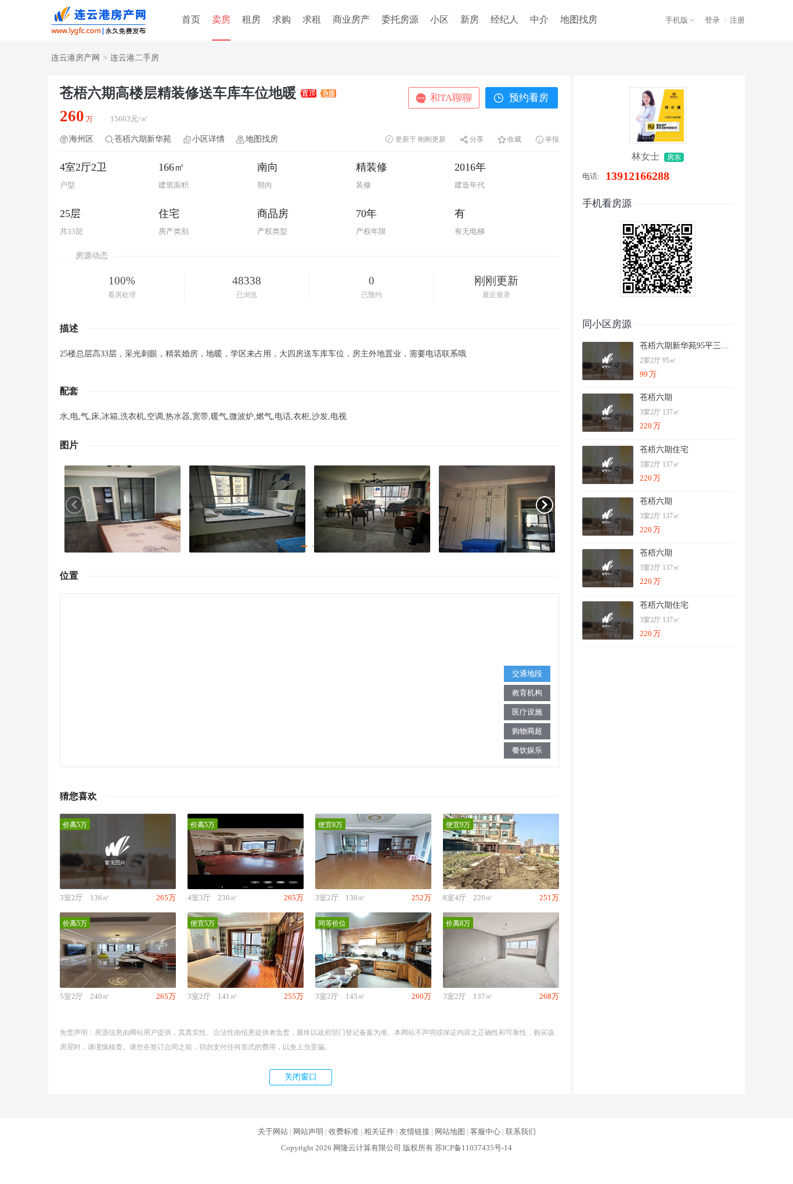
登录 (712, 20)
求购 (281, 19)
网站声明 (308, 1131)
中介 (539, 19)
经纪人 (504, 19)
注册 (737, 20)
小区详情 (208, 139)
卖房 (221, 19)
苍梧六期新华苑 (142, 139)
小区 (439, 19)
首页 (191, 19)
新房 (469, 19)
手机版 (676, 20)
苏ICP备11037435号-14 (473, 1147)
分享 (477, 139)
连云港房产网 (75, 57)
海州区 (81, 139)
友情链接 (414, 1131)
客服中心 (485, 1131)
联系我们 (521, 1131)
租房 (251, 19)
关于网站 (273, 1131)
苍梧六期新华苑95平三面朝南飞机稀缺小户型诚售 (686, 345)
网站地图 (450, 1131)
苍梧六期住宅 (664, 449)
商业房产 (351, 19)
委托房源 (400, 19)
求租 (311, 19)
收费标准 (344, 1131)
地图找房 (578, 19)
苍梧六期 (656, 397)
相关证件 (379, 1131)
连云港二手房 (134, 57)
